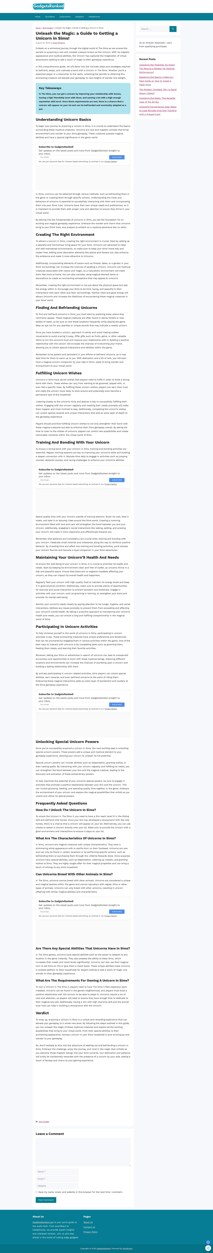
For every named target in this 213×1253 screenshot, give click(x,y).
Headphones (94, 17)
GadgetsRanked (103, 1248)
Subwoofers (65, 17)
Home (37, 17)
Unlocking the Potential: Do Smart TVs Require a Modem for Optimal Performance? (157, 69)
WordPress (127, 1248)
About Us (88, 1222)
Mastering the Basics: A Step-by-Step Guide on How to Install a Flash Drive (156, 81)
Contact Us (89, 1227)
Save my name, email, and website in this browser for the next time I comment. (80, 1192)
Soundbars (50, 17)
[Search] (173, 29)
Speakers (79, 17)
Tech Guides (48, 28)
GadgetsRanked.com (43, 1222)
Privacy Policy (90, 1232)
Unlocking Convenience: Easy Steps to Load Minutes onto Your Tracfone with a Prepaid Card (158, 111)
